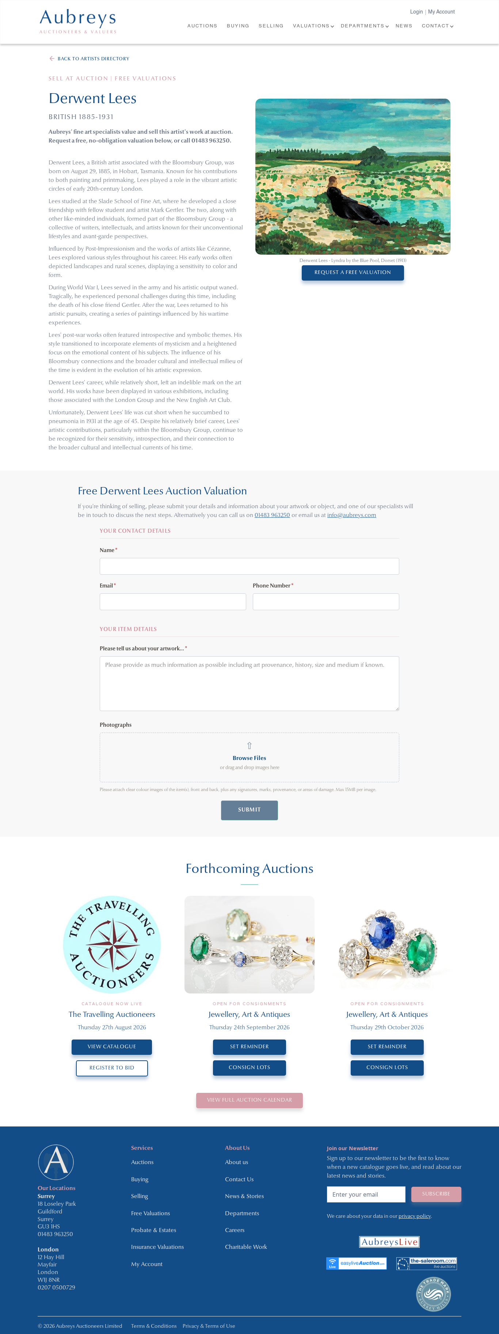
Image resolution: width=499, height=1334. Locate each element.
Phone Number (273, 586)
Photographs (116, 725)
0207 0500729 (56, 1288)
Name (109, 551)
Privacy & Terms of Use (209, 1326)
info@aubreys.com (351, 515)
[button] (313, 26)
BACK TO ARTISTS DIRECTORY (94, 59)
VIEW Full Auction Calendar (249, 1100)
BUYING (238, 26)
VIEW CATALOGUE (112, 1047)
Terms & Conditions (154, 1326)
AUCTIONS (202, 26)
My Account (441, 12)
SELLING (271, 26)
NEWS (404, 26)
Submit (249, 810)
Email (108, 586)
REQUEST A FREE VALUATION (353, 272)
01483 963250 (272, 515)
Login (416, 12)
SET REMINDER (249, 1047)
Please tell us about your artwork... (143, 649)
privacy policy (415, 1216)
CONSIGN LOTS (249, 1068)
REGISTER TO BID (111, 1068)
